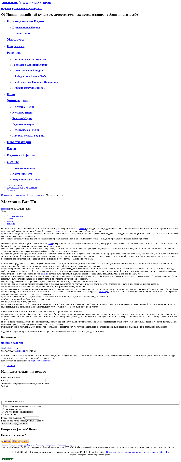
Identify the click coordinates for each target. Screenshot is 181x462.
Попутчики (15, 46)
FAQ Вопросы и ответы (26, 179)
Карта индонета (22, 173)
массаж (10, 221)
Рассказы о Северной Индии (30, 64)
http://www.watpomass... (42, 360)
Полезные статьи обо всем (28, 135)
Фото (11, 94)
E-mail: (4, 380)
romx (58, 231)
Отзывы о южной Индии (27, 70)
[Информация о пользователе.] (9, 348)
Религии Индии (22, 118)
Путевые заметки (35, 195)
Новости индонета (23, 168)
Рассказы (14, 53)
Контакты (40, 445)
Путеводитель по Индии (25, 21)
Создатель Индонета (26, 445)
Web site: (5, 386)
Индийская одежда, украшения (22, 187)
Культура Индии (22, 112)
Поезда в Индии (14, 185)
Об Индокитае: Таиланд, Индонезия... (35, 81)
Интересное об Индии (25, 129)
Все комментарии (13, 409)
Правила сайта (50, 445)
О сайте (13, 162)
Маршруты (15, 39)
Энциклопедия (18, 100)
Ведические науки (23, 124)
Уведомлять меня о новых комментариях (24, 406)
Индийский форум (21, 155)
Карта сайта (62, 445)
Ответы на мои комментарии (18, 412)
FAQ (70, 445)
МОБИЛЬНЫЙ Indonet (16, 2)
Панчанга (11, 190)
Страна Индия (21, 33)
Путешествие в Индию (26, 27)
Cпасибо (6, 441)
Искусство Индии (23, 106)
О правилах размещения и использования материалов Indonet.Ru (137, 452)
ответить (11, 365)
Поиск (25, 441)
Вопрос (16, 441)
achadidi (5, 209)
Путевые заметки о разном (28, 87)
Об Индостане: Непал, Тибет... (31, 76)
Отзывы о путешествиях (13, 195)
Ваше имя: (6, 377)
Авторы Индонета (9, 445)
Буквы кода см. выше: (12, 418)
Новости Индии (19, 142)
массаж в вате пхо (12, 342)
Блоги (11, 148)
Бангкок (11, 218)
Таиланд (11, 224)
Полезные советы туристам (29, 58)
